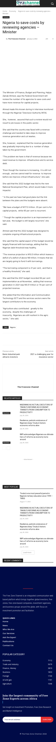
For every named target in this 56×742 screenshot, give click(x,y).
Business (6, 413)
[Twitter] (19, 45)
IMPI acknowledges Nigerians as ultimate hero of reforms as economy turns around (36, 436)
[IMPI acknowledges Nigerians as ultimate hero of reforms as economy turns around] (10, 438)
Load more (27, 552)
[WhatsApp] (25, 45)
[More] (43, 45)
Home (5, 11)
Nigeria (12, 327)
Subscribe (47, 719)
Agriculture (7, 429)
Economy (12, 11)
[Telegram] (37, 45)
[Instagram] (25, 738)
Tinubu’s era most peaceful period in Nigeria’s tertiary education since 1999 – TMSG (36, 495)
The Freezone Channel (16, 39)
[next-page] (8, 448)
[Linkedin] (31, 45)
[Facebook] (13, 45)
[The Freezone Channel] (4, 39)
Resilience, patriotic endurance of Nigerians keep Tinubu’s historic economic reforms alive (33, 422)
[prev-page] (4, 448)
